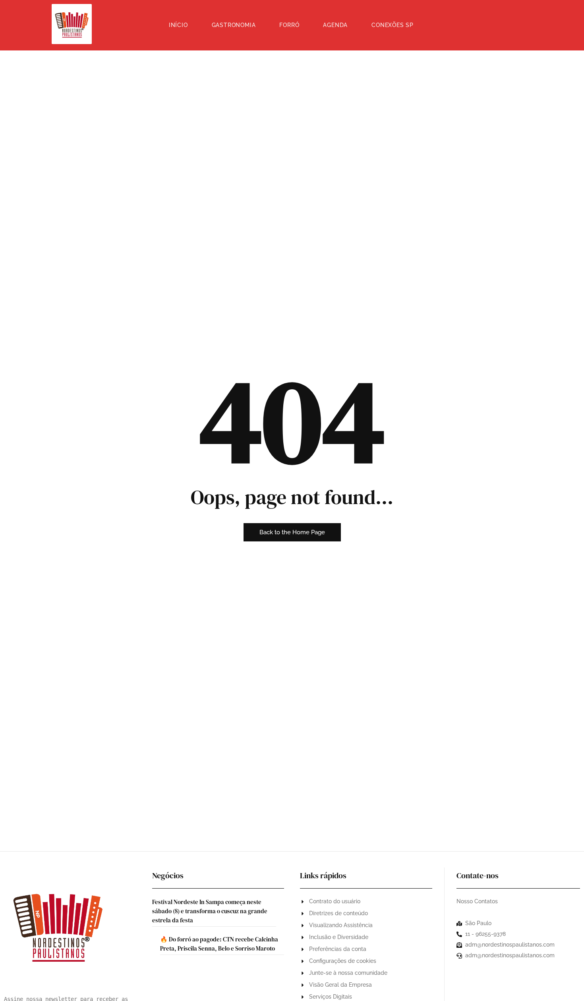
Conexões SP (392, 25)
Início (178, 25)
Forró (289, 25)
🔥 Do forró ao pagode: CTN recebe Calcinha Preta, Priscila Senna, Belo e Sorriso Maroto (219, 944)
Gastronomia (234, 25)
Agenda (335, 25)
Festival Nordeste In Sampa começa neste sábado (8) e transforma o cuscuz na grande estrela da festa (209, 911)
